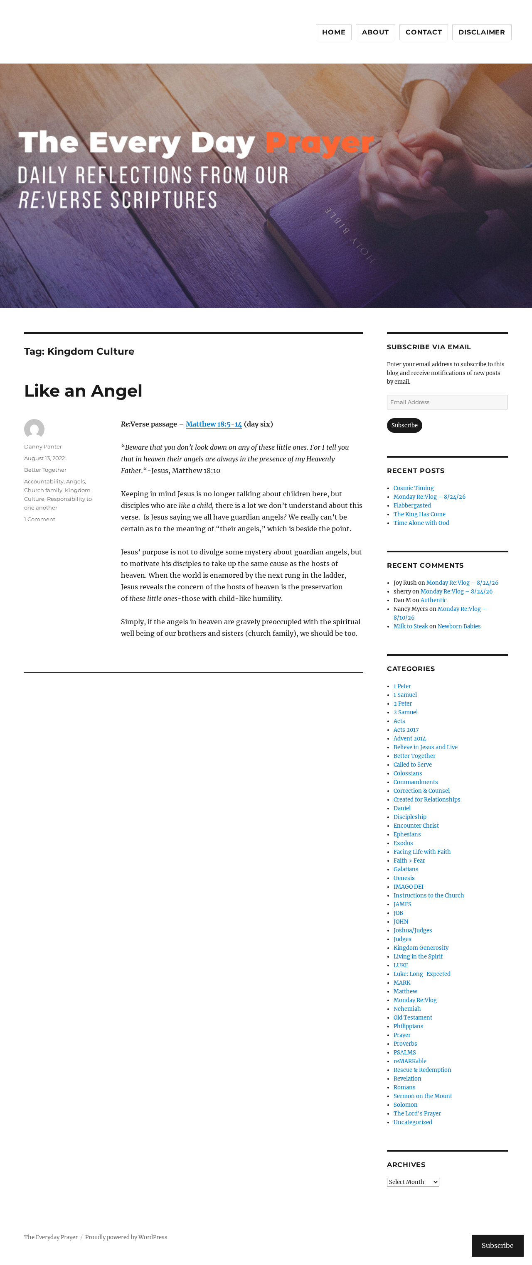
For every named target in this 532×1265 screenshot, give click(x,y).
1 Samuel (405, 695)
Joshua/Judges (413, 930)
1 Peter (402, 686)
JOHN (401, 921)
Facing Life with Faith (422, 852)
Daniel (402, 808)
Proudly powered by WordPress (126, 1237)
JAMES (402, 904)
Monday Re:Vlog (415, 1000)
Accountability (44, 481)
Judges (402, 939)
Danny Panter (43, 446)
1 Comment (39, 519)
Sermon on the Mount (423, 1096)
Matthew (405, 991)
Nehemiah (407, 1008)
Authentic (434, 600)
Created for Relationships (427, 799)
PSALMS (405, 1052)
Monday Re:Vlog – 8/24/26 (430, 496)
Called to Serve (413, 764)
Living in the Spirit (418, 956)
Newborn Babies (459, 626)
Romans (405, 1087)
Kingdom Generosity (421, 947)
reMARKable (410, 1061)
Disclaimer (481, 32)
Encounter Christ (416, 825)
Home (333, 32)
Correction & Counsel (422, 790)
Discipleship (410, 817)
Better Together (45, 469)
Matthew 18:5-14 (214, 424)
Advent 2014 (410, 738)
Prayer (402, 1035)
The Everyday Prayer (51, 1237)
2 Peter (403, 703)
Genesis (404, 878)
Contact (424, 32)
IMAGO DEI (409, 886)
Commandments (416, 782)
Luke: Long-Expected (422, 974)
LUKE (401, 965)
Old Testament (413, 1017)
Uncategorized (413, 1122)
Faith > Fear (409, 860)
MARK (402, 982)
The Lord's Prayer (417, 1113)
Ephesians (407, 834)
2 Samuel (406, 712)
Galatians (406, 869)
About (375, 32)
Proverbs (405, 1043)
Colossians (408, 773)
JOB (398, 913)
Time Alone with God (421, 523)
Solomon (406, 1104)
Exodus (403, 843)
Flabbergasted (412, 505)
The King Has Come (420, 514)
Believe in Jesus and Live (426, 747)
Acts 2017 (406, 729)
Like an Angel (83, 390)
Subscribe (405, 425)
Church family (43, 490)
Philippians (409, 1026)
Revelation (407, 1078)
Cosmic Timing (414, 488)
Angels (75, 481)
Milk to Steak (411, 626)
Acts (399, 721)
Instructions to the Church (429, 895)
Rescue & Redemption (422, 1070)
